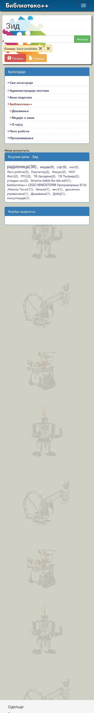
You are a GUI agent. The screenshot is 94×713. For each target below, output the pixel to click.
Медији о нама (23, 117)
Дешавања (20, 111)
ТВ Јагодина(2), (44, 176)
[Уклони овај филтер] (40, 49)
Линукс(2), (59, 171)
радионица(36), (22, 166)
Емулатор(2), (40, 171)
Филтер (82, 39)
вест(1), (57, 189)
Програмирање (21, 138)
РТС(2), (26, 176)
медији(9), (47, 166)
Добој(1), (59, 193)
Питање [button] (17, 58)
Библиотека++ (27, 5)
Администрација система (29, 90)
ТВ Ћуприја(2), (69, 176)
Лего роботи (19, 131)
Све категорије (21, 82)
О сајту (17, 124)
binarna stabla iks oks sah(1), (51, 180)
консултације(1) (18, 198)
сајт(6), (62, 166)
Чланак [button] (38, 58)
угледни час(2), (18, 180)
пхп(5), (74, 167)
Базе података (21, 97)
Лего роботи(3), (18, 171)
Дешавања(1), (41, 193)
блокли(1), (43, 189)
